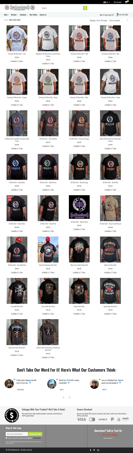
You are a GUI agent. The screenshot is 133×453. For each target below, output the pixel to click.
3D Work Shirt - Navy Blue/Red (17, 265)
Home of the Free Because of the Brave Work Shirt (48, 348)
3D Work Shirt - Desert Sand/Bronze (110, 223)
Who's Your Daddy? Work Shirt (79, 265)
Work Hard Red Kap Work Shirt (48, 265)
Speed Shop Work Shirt (110, 306)
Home (6, 20)
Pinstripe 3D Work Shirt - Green (48, 97)
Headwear (23, 14)
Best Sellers (34, 14)
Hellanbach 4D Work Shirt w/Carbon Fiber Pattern (48, 55)
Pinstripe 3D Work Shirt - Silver (79, 97)
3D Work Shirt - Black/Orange (79, 182)
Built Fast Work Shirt (110, 265)
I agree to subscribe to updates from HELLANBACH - (23, 438)
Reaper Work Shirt (79, 306)
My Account (117, 2)
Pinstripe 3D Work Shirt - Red (79, 54)
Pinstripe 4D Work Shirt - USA (17, 54)
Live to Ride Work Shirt (48, 306)
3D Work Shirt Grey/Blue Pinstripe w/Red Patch (17, 140)
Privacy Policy (36, 438)
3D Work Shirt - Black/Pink (48, 223)
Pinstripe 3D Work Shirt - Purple (110, 97)
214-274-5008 (123, 14)
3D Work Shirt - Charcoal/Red (48, 139)
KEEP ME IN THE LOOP (35, 434)
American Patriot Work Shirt (17, 347)
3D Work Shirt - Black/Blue (17, 182)
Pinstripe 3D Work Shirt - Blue (110, 54)
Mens (6, 14)
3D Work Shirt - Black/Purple (79, 222)
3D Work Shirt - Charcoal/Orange (79, 139)
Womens (14, 14)
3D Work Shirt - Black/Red (110, 182)
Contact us (43, 14)
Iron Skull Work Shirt (17, 306)
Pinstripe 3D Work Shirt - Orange (17, 97)
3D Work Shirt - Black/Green (48, 182)
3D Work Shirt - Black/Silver (17, 223)
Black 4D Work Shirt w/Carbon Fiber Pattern (110, 140)
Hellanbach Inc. (15, 450)
